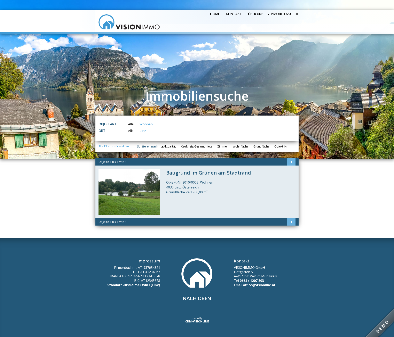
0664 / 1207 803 (252, 280)
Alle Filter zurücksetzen (113, 146)
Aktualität (169, 146)
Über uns (255, 14)
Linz (143, 130)
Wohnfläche (241, 146)
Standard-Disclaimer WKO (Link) (133, 285)
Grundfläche (261, 146)
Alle (131, 124)
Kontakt (234, 14)
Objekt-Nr (280, 146)
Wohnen (146, 124)
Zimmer (222, 146)
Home (215, 14)
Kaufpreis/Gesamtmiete (196, 146)
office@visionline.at (259, 285)
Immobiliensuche (284, 14)
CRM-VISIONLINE (197, 321)
